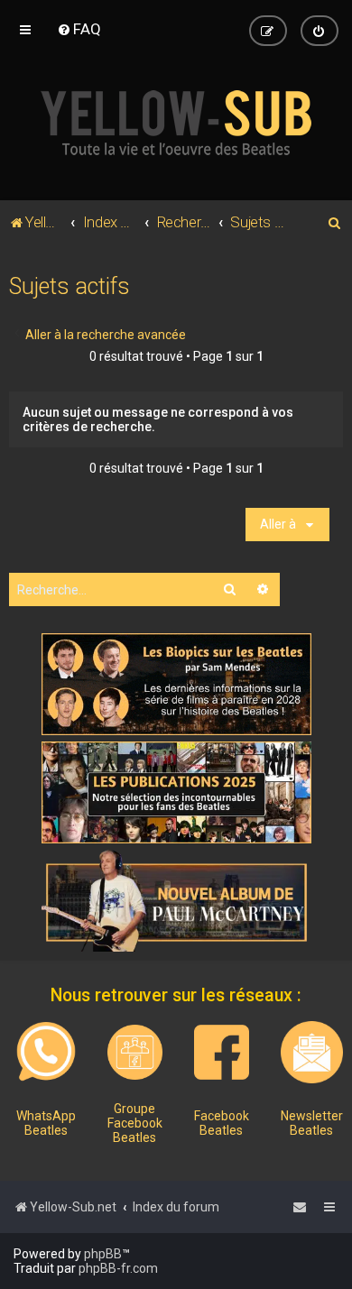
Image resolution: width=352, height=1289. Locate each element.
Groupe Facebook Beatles (134, 1123)
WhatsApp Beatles (46, 1123)
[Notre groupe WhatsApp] (46, 1052)
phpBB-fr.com (118, 1268)
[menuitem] (79, 28)
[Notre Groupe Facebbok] (134, 1052)
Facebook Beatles (221, 1123)
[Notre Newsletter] (312, 1052)
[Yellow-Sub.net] (176, 122)
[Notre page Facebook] (221, 1052)
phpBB (103, 1254)
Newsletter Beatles (312, 1123)
